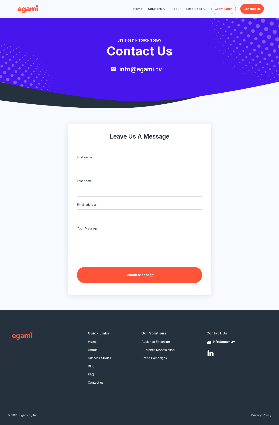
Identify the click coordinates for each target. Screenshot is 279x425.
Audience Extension (155, 342)
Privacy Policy (261, 415)
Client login (223, 9)
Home (137, 9)
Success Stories (99, 358)
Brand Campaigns (154, 358)
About (175, 9)
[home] (29, 8)
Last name (84, 181)
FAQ (91, 374)
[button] (156, 9)
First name (84, 157)
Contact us (252, 9)
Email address (87, 205)
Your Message (87, 228)
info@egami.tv (224, 342)
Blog (91, 366)
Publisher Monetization (158, 350)
